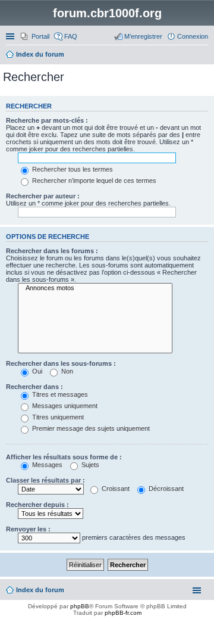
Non (66, 371)
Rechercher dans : (34, 386)
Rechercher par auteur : (43, 196)
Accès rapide (11, 36)
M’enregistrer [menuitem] (143, 36)
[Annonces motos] (95, 288)
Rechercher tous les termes (71, 169)
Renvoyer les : (28, 529)
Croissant (115, 488)
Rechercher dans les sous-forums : (61, 363)
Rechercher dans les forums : (52, 250)
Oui (36, 371)
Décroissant (165, 488)
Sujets (89, 464)
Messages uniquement (63, 405)
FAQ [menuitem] (70, 36)
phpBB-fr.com (123, 612)
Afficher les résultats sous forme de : (64, 457)
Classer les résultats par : (45, 480)
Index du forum (40, 589)
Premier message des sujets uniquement (90, 428)
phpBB (79, 606)
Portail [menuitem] (40, 36)
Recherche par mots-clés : (47, 120)
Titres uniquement (57, 417)
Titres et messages (59, 394)
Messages (46, 464)
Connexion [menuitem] (192, 36)
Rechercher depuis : (37, 504)
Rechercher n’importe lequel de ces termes (93, 180)
